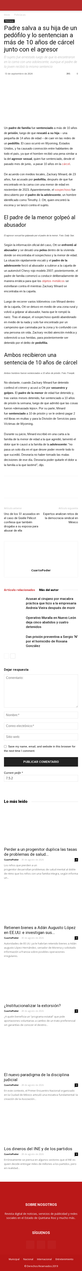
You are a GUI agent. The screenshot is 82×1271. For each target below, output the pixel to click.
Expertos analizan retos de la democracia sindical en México (60, 518)
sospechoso (63, 189)
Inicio (7, 14)
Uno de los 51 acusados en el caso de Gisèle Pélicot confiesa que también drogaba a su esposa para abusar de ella (22, 522)
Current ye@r (13, 772)
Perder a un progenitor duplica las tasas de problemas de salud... (40, 852)
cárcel (66, 164)
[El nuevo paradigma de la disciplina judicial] (41, 1051)
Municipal (14, 1259)
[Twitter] (52, 1245)
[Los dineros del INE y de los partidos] (41, 1125)
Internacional (44, 1259)
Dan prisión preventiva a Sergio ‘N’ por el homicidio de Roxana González (52, 641)
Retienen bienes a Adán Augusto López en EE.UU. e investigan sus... (40, 930)
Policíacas (19, 14)
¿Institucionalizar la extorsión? (32, 1005)
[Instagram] (41, 1245)
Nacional (28, 1259)
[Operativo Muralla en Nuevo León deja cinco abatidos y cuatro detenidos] (14, 622)
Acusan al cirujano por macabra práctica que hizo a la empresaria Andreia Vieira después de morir (51, 603)
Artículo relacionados (19, 590)
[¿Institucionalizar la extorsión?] (41, 982)
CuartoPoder (41, 570)
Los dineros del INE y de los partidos (38, 1148)
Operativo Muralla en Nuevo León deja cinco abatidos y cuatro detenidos (51, 622)
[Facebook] (30, 1245)
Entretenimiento (64, 1259)
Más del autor (49, 590)
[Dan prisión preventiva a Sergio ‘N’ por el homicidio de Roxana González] (14, 641)
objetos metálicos (53, 281)
